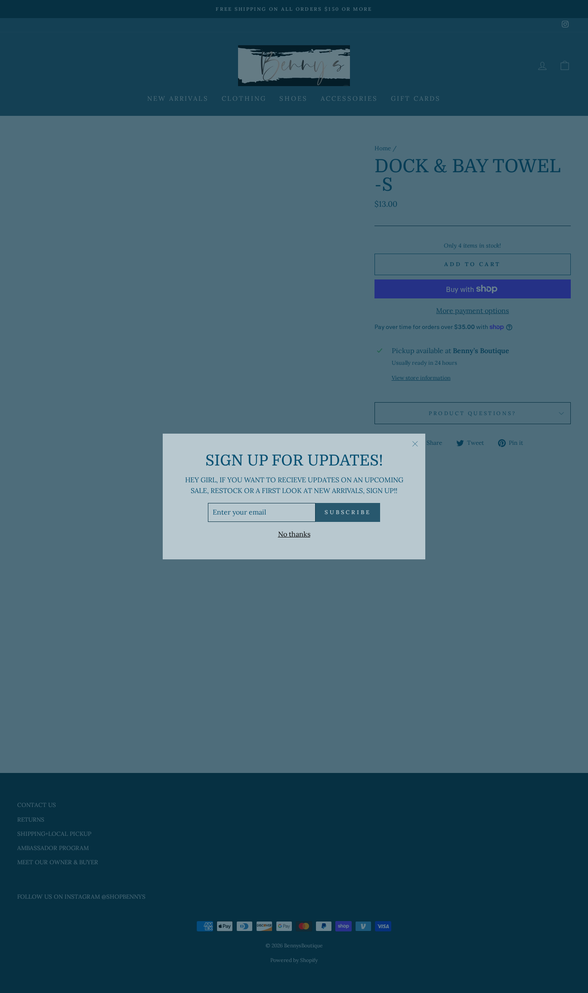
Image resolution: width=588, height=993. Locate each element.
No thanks (294, 534)
